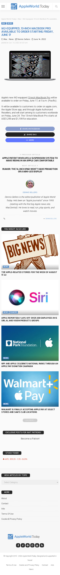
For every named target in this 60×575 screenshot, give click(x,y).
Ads (3, 509)
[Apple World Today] (30, 6)
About (4, 498)
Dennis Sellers (23, 39)
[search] (56, 6)
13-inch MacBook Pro (39, 97)
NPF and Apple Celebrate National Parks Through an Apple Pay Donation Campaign (29, 365)
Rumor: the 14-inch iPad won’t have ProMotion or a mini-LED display (30, 170)
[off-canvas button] (3, 6)
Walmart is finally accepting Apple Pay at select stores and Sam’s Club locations (28, 411)
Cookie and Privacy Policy (29, 565)
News (10, 23)
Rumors (13, 312)
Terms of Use (7, 514)
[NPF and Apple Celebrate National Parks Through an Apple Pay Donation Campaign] (30, 343)
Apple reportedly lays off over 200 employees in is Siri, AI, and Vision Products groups (29, 319)
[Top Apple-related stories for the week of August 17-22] (30, 251)
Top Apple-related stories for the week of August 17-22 (29, 273)
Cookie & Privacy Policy (11, 519)
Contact (4, 503)
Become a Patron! (30, 438)
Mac (4, 23)
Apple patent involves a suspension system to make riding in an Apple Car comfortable (30, 159)
